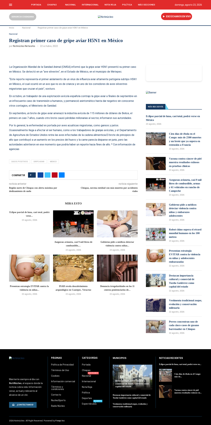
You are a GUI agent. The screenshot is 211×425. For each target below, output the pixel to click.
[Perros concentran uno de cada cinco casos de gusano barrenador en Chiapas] (156, 326)
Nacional (70, 4)
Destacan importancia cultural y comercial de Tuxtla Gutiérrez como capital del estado (181, 281)
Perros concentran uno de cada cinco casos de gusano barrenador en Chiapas (184, 325)
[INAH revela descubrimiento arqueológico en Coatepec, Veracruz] (73, 268)
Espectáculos (89, 404)
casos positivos (19, 162)
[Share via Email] (62, 175)
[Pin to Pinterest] (55, 175)
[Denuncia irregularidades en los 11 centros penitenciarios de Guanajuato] (117, 268)
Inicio (11, 27)
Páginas (56, 358)
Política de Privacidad (62, 364)
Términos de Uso (60, 370)
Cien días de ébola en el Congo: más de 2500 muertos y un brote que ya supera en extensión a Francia (185, 139)
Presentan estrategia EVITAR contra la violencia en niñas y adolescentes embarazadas (184, 256)
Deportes (87, 398)
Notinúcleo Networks (24, 46)
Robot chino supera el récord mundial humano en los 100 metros (185, 233)
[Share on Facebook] (40, 175)
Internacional (90, 4)
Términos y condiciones (57, 388)
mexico (53, 162)
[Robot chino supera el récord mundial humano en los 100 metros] (156, 234)
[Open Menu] (10, 4)
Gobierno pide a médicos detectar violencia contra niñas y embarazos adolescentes (182, 210)
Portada (36, 4)
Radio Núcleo (58, 406)
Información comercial (63, 381)
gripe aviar (38, 162)
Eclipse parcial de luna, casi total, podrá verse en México (173, 118)
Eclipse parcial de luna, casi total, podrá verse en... (180, 364)
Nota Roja (110, 4)
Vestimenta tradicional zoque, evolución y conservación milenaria (185, 304)
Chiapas (52, 4)
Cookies (55, 376)
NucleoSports (58, 400)
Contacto (56, 395)
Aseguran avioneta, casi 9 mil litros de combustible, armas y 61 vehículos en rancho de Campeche (185, 185)
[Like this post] (33, 175)
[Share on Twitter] (47, 175)
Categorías (90, 358)
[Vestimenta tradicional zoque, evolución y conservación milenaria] (156, 305)
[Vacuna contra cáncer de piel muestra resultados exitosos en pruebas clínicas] (156, 163)
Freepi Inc (60, 420)
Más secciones (146, 4)
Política (127, 4)
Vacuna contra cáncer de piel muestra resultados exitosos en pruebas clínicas (185, 162)
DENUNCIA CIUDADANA (23, 17)
